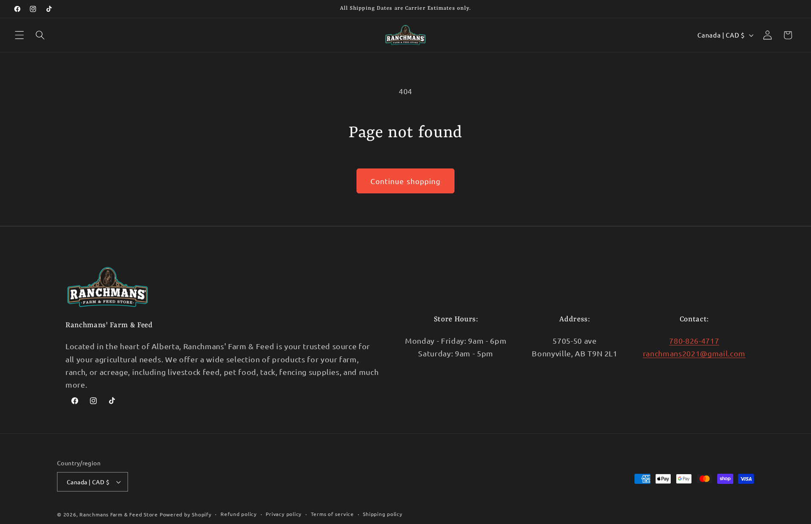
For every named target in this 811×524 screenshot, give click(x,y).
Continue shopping (405, 180)
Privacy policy (284, 513)
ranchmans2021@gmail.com (694, 353)
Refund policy (238, 513)
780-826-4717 (694, 340)
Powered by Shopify (186, 514)
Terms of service (332, 513)
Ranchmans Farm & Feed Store (118, 514)
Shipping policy (383, 513)
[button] (19, 35)
